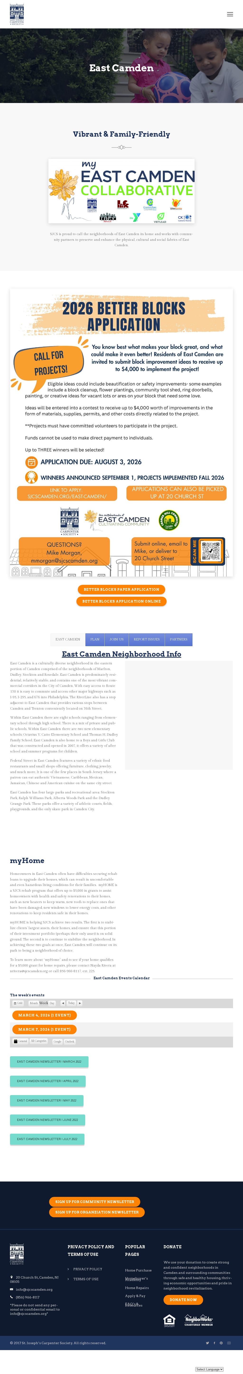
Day (52, 1003)
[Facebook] (214, 1343)
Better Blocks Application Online (121, 601)
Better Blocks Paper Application (121, 589)
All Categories (38, 1041)
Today (71, 1003)
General (23, 1041)
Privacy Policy (88, 1269)
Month (34, 1003)
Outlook (69, 1042)
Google (57, 1042)
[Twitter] (207, 1343)
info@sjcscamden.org (34, 1289)
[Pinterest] (221, 1343)
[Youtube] (229, 1343)
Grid (19, 1004)
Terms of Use (85, 1279)
